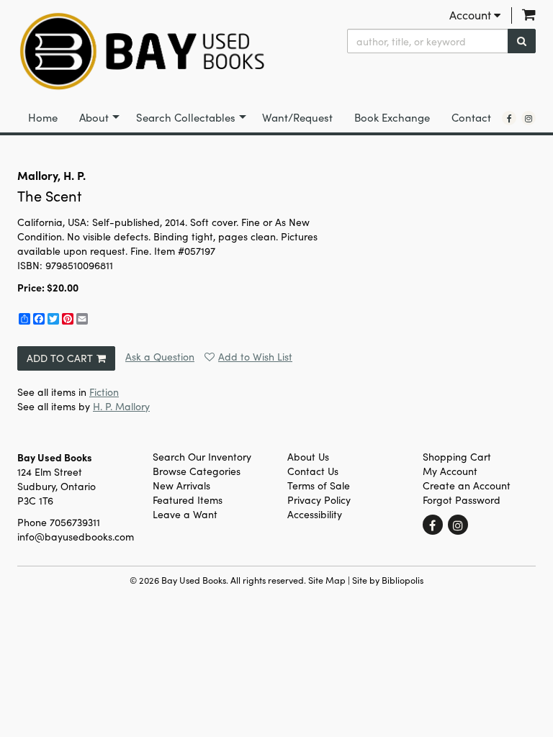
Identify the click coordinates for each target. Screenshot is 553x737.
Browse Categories (196, 471)
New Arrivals (181, 485)
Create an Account (467, 485)
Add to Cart (60, 358)
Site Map (327, 580)
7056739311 (75, 522)
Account (471, 14)
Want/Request (297, 117)
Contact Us (312, 471)
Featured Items (187, 500)
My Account (450, 471)
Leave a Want (185, 514)
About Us (308, 457)
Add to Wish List (255, 356)
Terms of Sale (318, 485)
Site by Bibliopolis (387, 580)
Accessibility (314, 514)
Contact (471, 117)
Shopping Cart (457, 457)
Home (43, 117)
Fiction (104, 392)
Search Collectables (185, 117)
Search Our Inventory (202, 457)
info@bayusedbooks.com (75, 536)
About (94, 117)
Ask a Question (159, 356)
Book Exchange (392, 117)
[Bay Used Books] (141, 51)
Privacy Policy (319, 500)
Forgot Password (461, 500)
